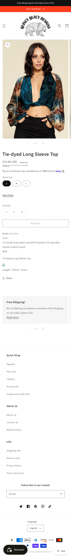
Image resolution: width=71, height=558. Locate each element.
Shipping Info (14, 450)
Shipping (5, 165)
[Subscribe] (60, 494)
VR (50, 552)
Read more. (13, 317)
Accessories (13, 386)
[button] (4, 25)
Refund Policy (14, 429)
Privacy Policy (14, 465)
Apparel (11, 364)
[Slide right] (43, 143)
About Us (12, 414)
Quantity (6, 205)
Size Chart (7, 195)
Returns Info (13, 458)
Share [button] (9, 278)
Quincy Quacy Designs (32, 552)
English (33, 528)
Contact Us (12, 422)
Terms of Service (15, 473)
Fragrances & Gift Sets (18, 394)
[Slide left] (28, 143)
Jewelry (11, 379)
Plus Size (11, 371)
